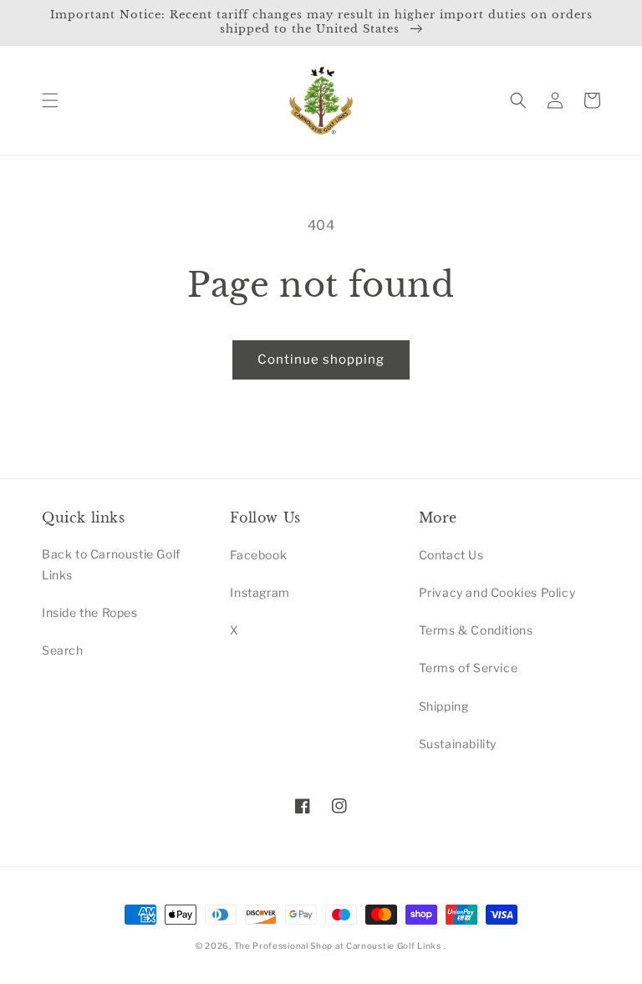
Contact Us (451, 555)
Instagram (259, 592)
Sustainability (458, 744)
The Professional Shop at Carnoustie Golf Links (337, 946)
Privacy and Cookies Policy (497, 592)
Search (63, 650)
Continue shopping (321, 359)
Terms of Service (468, 667)
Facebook (258, 555)
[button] (50, 100)
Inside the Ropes (90, 612)
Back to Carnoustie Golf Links (111, 564)
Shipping (444, 706)
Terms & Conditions (476, 630)
